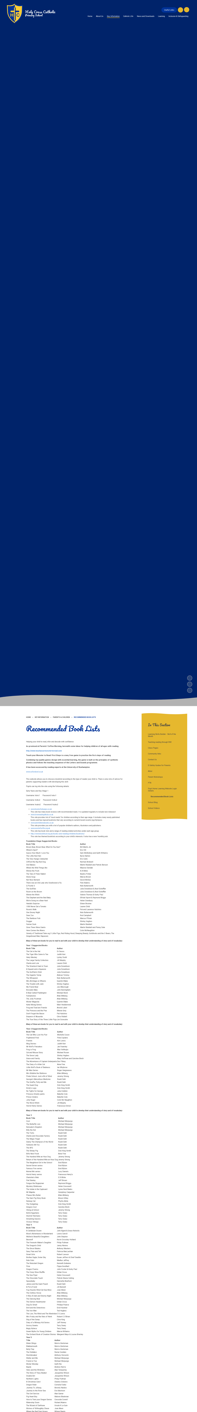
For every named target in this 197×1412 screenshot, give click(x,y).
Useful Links (169, 10)
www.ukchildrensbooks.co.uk (42, 823)
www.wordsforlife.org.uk (40, 828)
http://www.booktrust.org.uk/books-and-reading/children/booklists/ (58, 834)
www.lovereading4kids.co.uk (42, 814)
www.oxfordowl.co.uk (34, 772)
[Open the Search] (180, 10)
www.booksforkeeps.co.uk (41, 809)
